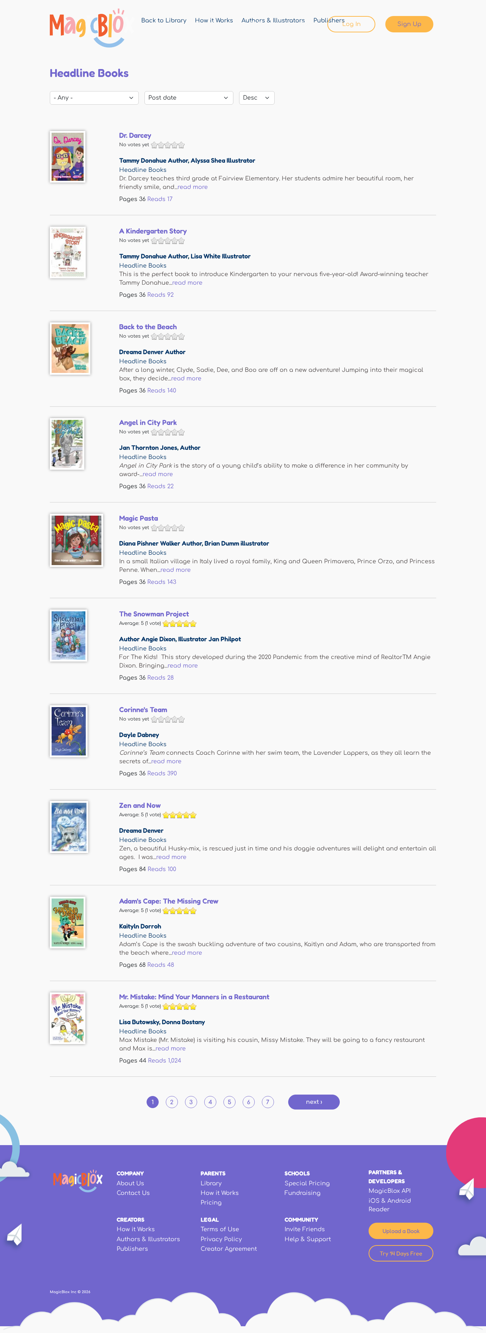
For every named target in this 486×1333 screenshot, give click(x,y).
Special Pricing (307, 1183)
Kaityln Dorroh (140, 926)
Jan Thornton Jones (148, 447)
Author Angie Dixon (147, 639)
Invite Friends (305, 1229)
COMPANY (130, 1173)
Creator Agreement (229, 1249)
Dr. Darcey (135, 135)
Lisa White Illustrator (221, 256)
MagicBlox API (390, 1191)
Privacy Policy (221, 1239)
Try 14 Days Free (401, 1253)
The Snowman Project (154, 614)
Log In (351, 24)
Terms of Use (220, 1229)
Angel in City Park (148, 422)
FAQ (256, 24)
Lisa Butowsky (139, 1022)
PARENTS (213, 1173)
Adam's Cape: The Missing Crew (168, 901)
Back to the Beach (148, 326)
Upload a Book (401, 1230)
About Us (130, 1183)
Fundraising (303, 1193)
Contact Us (133, 1193)
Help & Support (308, 1239)
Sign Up (409, 24)
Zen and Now (140, 805)
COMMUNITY (301, 1219)
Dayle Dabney (139, 734)
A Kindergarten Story (153, 231)
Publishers (132, 1249)
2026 (86, 1292)
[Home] (92, 28)
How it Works (220, 1193)
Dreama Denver (141, 830)
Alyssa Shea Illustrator (223, 160)
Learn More (296, 24)
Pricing (211, 1203)
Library (222, 24)
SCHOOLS (297, 1173)
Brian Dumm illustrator (237, 543)
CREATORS (130, 1219)
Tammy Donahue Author (153, 160)
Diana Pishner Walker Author (160, 543)
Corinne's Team (143, 709)
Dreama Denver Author (152, 351)
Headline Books (143, 170)
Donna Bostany (183, 1022)
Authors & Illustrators (148, 1239)
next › (314, 1102)
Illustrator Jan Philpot (209, 639)
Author (190, 447)
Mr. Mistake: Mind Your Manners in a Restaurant (194, 996)
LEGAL (210, 1219)
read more (193, 187)
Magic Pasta (138, 518)
